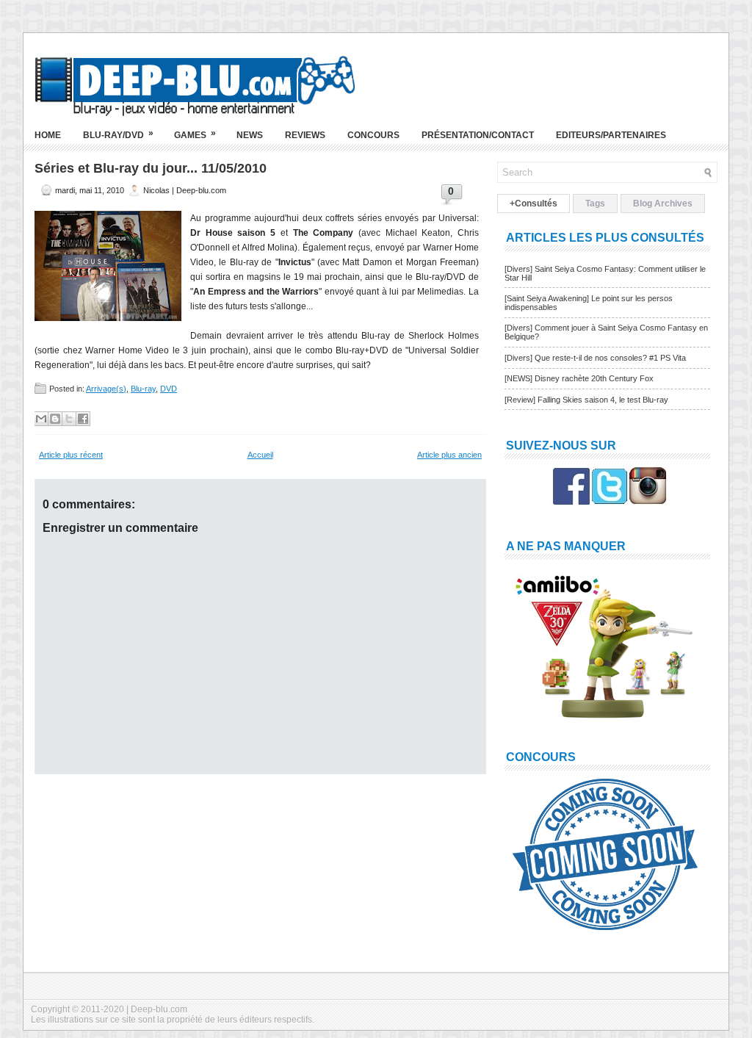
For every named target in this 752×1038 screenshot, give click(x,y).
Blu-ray (143, 388)
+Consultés (533, 203)
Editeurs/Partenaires (611, 135)
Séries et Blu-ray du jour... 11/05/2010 (151, 168)
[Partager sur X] (69, 418)
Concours (373, 135)
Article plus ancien (449, 454)
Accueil (260, 454)
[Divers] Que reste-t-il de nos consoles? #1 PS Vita (595, 357)
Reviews (305, 135)
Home (48, 135)
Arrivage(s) (106, 388)
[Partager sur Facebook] (83, 418)
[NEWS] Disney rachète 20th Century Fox (579, 378)
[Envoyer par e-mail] (41, 418)
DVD (168, 388)
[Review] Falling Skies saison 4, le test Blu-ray (586, 399)
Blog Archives (663, 203)
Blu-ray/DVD (118, 134)
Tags (595, 203)
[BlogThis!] (55, 418)
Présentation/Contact (478, 135)
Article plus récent (71, 454)
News (249, 135)
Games (195, 134)
